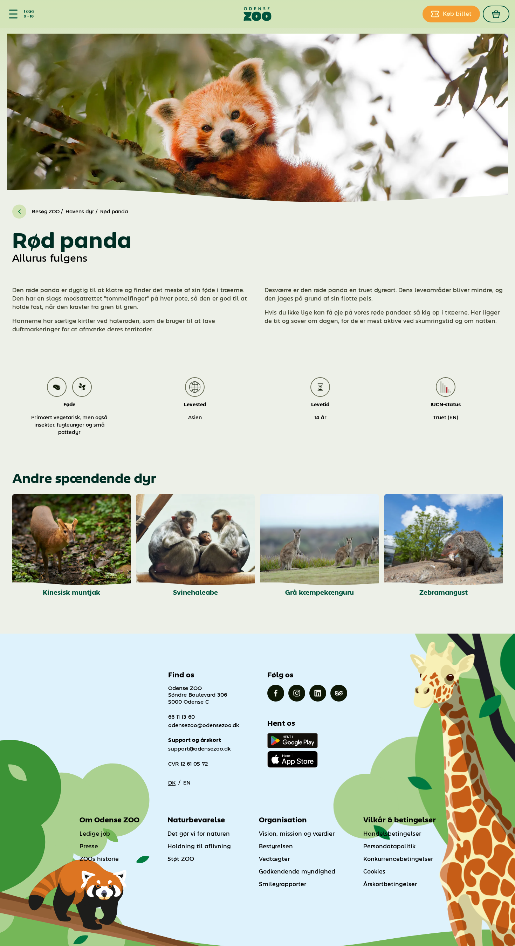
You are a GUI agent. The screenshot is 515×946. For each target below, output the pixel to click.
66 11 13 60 (181, 716)
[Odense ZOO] (257, 14)
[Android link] (292, 740)
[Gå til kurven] (496, 14)
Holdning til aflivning (199, 846)
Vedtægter (274, 859)
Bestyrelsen (276, 846)
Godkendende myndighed (297, 871)
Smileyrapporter (282, 884)
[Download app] (292, 759)
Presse (89, 846)
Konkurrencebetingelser (398, 859)
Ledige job (95, 833)
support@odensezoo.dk (199, 748)
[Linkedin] (317, 693)
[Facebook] (275, 693)
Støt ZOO (180, 859)
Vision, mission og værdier (297, 833)
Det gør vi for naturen (198, 833)
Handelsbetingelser (392, 833)
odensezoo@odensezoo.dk (203, 725)
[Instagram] (296, 693)
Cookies (374, 871)
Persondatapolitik (389, 846)
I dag (29, 11)
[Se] (12, 14)
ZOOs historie (99, 859)
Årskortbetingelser (390, 884)
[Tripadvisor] (338, 693)
